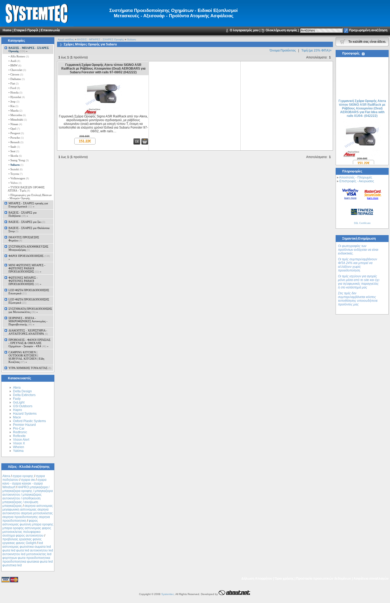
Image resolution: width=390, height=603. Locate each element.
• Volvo (14, 182)
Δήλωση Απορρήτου (256, 578)
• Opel (14, 128)
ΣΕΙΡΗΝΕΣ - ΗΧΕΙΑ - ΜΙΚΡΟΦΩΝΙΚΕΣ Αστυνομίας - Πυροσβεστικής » (27, 321)
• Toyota (15, 173)
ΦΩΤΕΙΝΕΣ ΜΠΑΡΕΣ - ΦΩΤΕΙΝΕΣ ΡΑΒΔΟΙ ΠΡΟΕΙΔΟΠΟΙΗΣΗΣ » (24, 281)
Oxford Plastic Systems (29, 421)
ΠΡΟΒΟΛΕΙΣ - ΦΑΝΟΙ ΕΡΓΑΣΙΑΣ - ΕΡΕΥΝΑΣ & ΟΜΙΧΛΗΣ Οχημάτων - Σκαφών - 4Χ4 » (29, 343)
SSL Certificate (362, 223)
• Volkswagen (18, 178)
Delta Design (22, 391)
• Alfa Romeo (18, 56)
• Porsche (16, 137)
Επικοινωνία (50, 30)
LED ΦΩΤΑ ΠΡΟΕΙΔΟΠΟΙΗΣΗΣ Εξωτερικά (28, 301)
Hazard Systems (25, 413)
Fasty (17, 399)
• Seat (13, 151)
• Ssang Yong (18, 160)
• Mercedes (17, 115)
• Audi (14, 60)
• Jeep (13, 101)
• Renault (15, 142)
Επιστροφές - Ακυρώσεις (356, 181)
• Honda (15, 92)
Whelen (18, 447)
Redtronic (20, 432)
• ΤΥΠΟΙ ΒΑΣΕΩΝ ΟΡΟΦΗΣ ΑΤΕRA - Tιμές (26, 189)
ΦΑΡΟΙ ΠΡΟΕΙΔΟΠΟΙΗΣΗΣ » (29, 257)
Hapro (17, 410)
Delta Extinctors (24, 395)
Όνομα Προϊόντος (283, 50)
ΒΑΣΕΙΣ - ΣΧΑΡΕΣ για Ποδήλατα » (22, 214)
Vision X (19, 443)
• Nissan (15, 124)
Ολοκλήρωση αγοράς (281, 30)
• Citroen (15, 74)
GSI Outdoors (22, 406)
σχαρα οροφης (22, 476)
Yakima (18, 451)
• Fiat (13, 83)
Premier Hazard (24, 425)
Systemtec (167, 594)
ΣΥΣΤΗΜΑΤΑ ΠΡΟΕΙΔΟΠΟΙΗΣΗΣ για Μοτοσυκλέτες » (30, 310)
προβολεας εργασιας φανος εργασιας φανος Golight (22, 541)
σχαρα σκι (28, 480)
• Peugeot (16, 133)
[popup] (350, 194)
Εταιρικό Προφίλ (26, 30)
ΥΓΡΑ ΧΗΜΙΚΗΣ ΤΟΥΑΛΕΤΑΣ (29, 368)
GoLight (18, 402)
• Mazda (15, 110)
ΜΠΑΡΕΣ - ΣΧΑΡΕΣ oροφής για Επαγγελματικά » (28, 205)
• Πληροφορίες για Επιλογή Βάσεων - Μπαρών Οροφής (30, 196)
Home (7, 30)
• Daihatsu (16, 78)
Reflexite (19, 436)
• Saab (14, 146)
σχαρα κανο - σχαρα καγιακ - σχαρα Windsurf (24, 483)
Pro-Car (18, 428)
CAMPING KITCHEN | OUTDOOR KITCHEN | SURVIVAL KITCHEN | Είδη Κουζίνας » (26, 357)
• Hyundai (16, 97)
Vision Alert (21, 439)
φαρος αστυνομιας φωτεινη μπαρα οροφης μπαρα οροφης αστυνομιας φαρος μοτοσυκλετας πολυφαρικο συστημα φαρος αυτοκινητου (27, 528)
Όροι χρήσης (284, 578)
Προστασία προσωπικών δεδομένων (323, 578)
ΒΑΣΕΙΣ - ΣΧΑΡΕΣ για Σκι (26, 221)
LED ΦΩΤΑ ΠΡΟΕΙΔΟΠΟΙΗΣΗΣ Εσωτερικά (28, 291)
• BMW (14, 65)
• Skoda (15, 155)
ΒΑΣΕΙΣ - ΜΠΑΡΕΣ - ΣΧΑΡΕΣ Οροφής (100, 39)
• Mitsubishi (17, 119)
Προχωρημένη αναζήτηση (368, 30)
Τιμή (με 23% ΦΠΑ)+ (316, 50)
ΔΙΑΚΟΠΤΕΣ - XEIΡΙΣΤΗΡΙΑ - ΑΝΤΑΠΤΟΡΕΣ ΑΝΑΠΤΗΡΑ (28, 332)
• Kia (13, 106)
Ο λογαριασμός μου (244, 30)
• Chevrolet (17, 69)
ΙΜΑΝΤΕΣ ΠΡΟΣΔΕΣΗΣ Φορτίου (23, 239)
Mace (17, 417)
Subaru (131, 39)
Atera (17, 387)
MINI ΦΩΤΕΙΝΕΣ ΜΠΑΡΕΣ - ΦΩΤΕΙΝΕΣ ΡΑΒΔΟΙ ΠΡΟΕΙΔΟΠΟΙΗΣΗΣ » (26, 268)
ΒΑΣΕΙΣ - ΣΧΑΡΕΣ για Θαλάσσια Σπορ (29, 229)
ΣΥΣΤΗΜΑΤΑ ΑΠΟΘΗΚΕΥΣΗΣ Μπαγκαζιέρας (28, 248)
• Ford (14, 88)
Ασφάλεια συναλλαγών (371, 578)
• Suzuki (15, 169)
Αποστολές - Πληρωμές (355, 177)
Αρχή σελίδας (66, 39)
